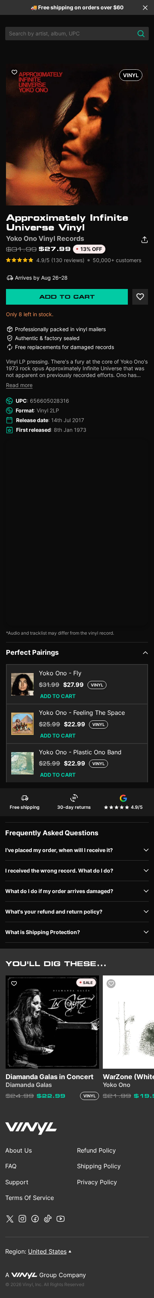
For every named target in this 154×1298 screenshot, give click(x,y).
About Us (18, 1150)
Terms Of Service (29, 1197)
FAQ (10, 1166)
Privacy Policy (97, 1182)
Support (16, 1182)
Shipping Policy (99, 1166)
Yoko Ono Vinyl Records (45, 238)
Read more (19, 385)
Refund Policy (96, 1150)
